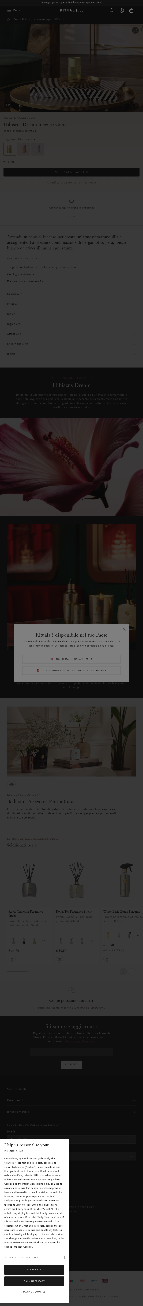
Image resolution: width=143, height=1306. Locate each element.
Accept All (34, 1270)
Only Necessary (34, 1281)
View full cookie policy (21, 1257)
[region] (34, 1221)
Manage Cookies (34, 1292)
